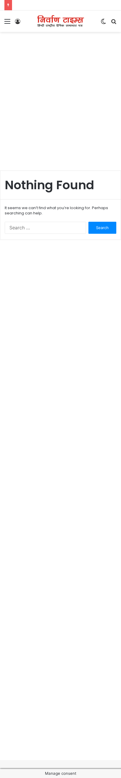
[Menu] (7, 23)
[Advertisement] (60, 98)
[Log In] (18, 23)
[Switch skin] (103, 23)
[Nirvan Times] (60, 21)
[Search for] (114, 23)
